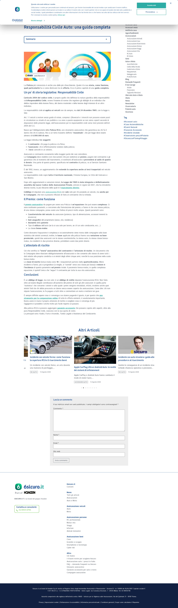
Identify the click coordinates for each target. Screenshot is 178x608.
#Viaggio (143, 138)
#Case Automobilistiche (133, 124)
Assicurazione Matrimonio (136, 44)
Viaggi (69, 525)
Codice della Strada (133, 67)
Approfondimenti (132, 33)
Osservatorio (130, 107)
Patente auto (130, 109)
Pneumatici (131, 90)
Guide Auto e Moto (133, 69)
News (127, 101)
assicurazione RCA (53, 192)
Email (56, 443)
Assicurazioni (130, 36)
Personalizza (150, 12)
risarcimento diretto (70, 188)
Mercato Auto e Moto (134, 96)
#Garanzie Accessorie (133, 130)
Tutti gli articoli (73, 495)
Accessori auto (131, 25)
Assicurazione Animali (134, 39)
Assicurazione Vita (133, 51)
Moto (127, 98)
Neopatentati (131, 72)
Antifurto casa (131, 31)
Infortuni (70, 528)
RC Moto (130, 56)
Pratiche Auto (131, 77)
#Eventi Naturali (130, 127)
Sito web (56, 451)
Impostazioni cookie (52, 602)
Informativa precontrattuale (90, 602)
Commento (58, 408)
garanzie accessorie (66, 308)
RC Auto (129, 54)
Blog (127, 80)
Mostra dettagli (36, 20)
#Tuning (136, 138)
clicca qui (61, 15)
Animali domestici (74, 531)
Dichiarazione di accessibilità (69, 602)
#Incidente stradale (132, 133)
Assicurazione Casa (133, 41)
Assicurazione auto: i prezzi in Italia (81, 561)
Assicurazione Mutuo (134, 46)
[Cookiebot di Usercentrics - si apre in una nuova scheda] (17, 20)
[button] (25, 360)
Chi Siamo (71, 556)
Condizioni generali (107, 602)
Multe (129, 88)
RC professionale (73, 520)
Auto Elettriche (132, 64)
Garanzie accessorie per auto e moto (81, 570)
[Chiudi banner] (170, 3)
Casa (69, 539)
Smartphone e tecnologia (77, 545)
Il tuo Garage (130, 85)
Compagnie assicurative (76, 572)
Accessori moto (131, 28)
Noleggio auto (131, 74)
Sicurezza (129, 112)
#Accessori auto (130, 121)
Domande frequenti (132, 82)
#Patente (144, 135)
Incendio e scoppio (74, 542)
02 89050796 (126, 591)
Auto (127, 59)
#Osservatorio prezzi (132, 135)
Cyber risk (71, 547)
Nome (56, 435)
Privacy (41, 602)
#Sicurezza (128, 138)
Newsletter (129, 104)
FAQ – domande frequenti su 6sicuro (81, 564)
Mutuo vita (71, 522)
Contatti (70, 487)
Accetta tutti (151, 5)
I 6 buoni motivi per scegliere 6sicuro (81, 558)
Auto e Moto (130, 62)
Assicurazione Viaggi (134, 49)
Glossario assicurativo (75, 567)
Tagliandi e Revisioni (134, 93)
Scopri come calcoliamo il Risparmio (127, 602)
